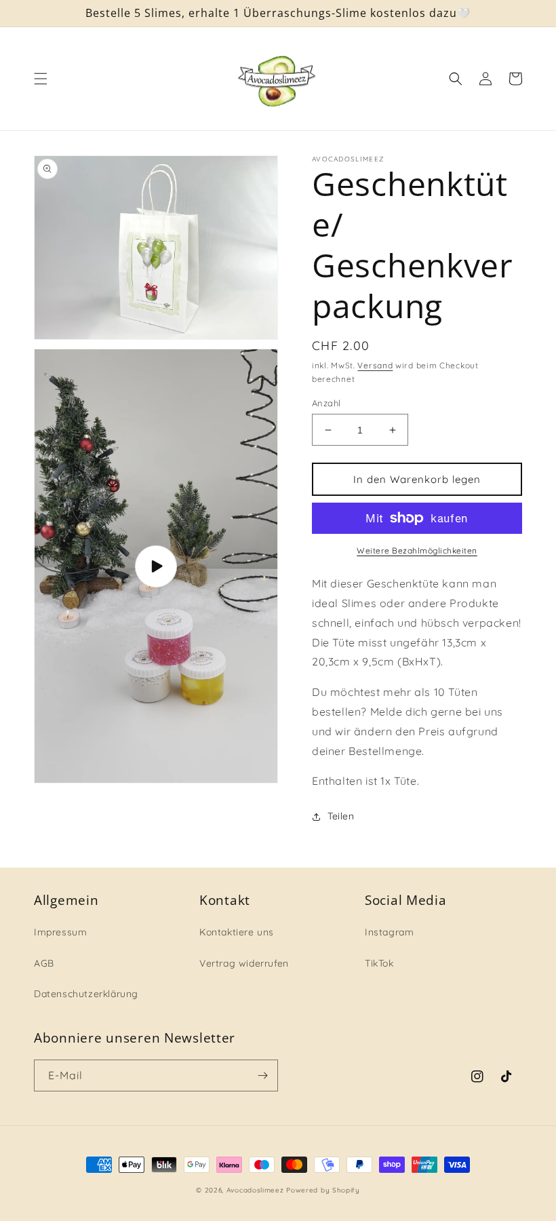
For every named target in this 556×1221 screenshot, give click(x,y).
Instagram (389, 932)
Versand (375, 365)
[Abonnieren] (262, 1075)
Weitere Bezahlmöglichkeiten (417, 550)
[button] (41, 79)
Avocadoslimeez (255, 1190)
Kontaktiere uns (236, 932)
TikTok (379, 963)
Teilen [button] (341, 816)
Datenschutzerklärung (86, 994)
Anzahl (326, 403)
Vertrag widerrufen (244, 963)
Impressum (60, 932)
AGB (44, 963)
